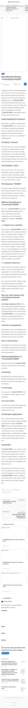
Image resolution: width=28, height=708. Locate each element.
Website (3, 640)
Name (3, 626)
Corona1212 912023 (16, 489)
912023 (3, 489)
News (3, 73)
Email (3, 633)
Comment (4, 610)
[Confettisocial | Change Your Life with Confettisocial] (14, 2)
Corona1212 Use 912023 (7, 492)
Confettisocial (6, 84)
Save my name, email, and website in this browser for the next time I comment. (13, 649)
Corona (8, 489)
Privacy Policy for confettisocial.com (14, 697)
